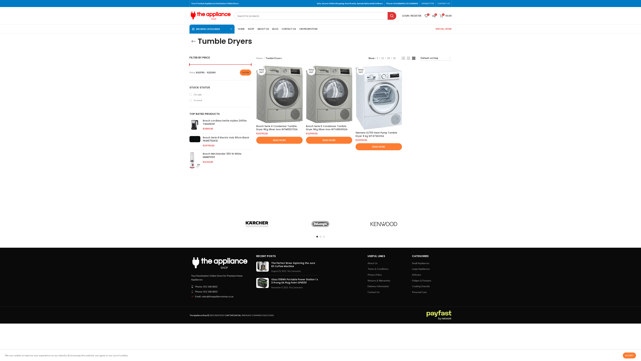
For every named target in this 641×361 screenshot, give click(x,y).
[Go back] (193, 41)
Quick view (300, 78)
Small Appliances (420, 263)
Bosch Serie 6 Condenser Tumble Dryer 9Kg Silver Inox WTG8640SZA (327, 128)
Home (259, 58)
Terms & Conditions (378, 268)
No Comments (294, 271)
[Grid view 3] (408, 58)
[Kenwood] (383, 224)
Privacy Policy (375, 274)
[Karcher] (257, 224)
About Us (373, 263)
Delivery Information (378, 286)
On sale (197, 94)
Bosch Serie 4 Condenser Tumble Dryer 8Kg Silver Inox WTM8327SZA (277, 128)
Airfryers (416, 274)
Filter (245, 72)
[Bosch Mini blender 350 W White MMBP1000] (194, 160)
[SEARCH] (392, 16)
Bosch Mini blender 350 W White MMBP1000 (222, 155)
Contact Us (374, 292)
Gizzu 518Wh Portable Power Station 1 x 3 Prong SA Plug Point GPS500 (294, 281)
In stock (197, 100)
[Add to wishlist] (300, 86)
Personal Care (419, 292)
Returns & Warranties (379, 280)
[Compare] (300, 71)
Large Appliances (421, 268)
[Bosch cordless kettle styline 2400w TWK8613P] (194, 125)
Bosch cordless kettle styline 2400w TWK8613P (225, 122)
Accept (629, 355)
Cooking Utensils (421, 286)
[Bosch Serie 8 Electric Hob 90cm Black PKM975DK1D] (194, 141)
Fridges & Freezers (421, 280)
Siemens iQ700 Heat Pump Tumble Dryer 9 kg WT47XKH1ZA (376, 134)
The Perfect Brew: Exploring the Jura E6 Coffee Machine (293, 264)
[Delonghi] (320, 224)
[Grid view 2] (403, 58)
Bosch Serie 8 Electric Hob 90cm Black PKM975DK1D (226, 139)
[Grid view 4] (413, 58)
